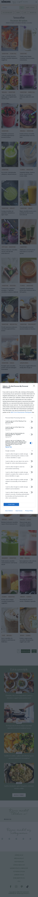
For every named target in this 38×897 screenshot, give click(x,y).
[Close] (34, 386)
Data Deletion (9, 510)
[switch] (31, 422)
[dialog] (19, 448)
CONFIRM (11, 504)
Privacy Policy (29, 510)
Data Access (19, 510)
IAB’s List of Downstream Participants (21, 412)
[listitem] (19, 418)
